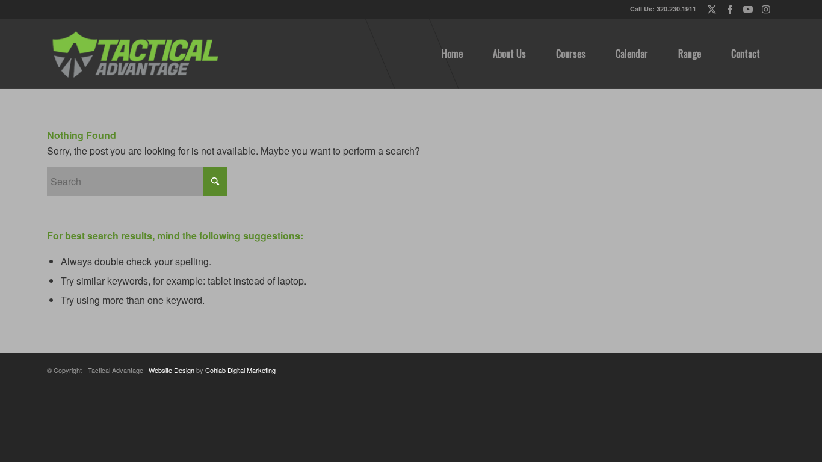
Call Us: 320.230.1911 (663, 8)
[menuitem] (452, 53)
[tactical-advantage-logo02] (135, 53)
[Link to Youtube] (747, 9)
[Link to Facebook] (729, 9)
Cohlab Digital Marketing (240, 370)
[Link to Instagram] (766, 9)
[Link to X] (711, 9)
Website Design (171, 370)
